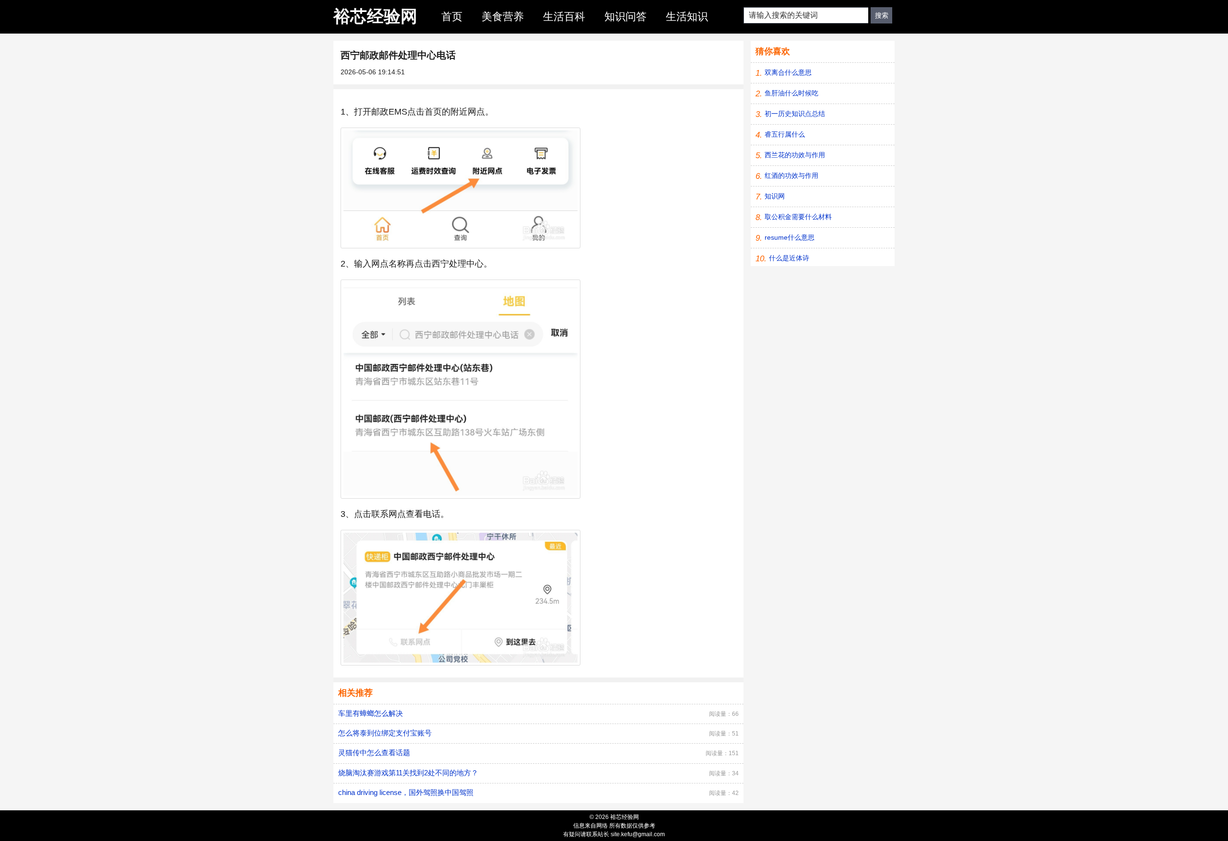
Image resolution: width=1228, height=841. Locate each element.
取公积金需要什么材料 (798, 217)
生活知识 (687, 17)
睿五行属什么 (785, 134)
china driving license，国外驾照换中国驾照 (405, 792)
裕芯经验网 (375, 16)
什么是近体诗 (789, 258)
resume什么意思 (790, 237)
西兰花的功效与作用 (795, 155)
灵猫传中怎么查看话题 (374, 752)
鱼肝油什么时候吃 (791, 93)
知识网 (775, 196)
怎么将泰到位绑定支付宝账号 (385, 733)
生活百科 (564, 17)
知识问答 (625, 17)
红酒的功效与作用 (791, 175)
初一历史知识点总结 (795, 113)
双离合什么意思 (788, 72)
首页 (451, 17)
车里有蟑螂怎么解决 (370, 713)
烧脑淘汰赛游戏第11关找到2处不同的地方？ (408, 773)
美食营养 (503, 17)
